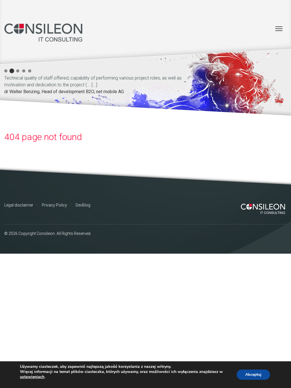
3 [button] (17, 70)
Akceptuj (253, 374)
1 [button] (5, 70)
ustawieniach (32, 376)
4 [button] (23, 70)
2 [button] (11, 70)
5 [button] (29, 70)
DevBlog (83, 205)
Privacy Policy (54, 205)
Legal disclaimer (18, 205)
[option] (103, 83)
